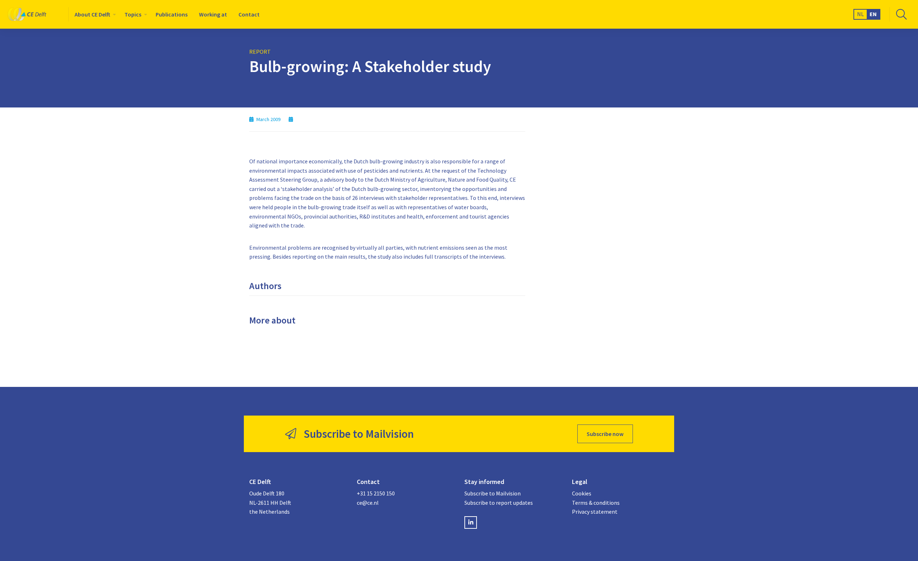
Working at (213, 14)
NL (860, 14)
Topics (132, 14)
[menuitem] (94, 14)
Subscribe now (605, 433)
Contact (249, 14)
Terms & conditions (596, 502)
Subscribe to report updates (498, 502)
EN (873, 14)
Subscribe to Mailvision (492, 493)
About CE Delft (92, 14)
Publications (172, 14)
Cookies (581, 493)
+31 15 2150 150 (376, 493)
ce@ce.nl (368, 502)
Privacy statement (594, 511)
